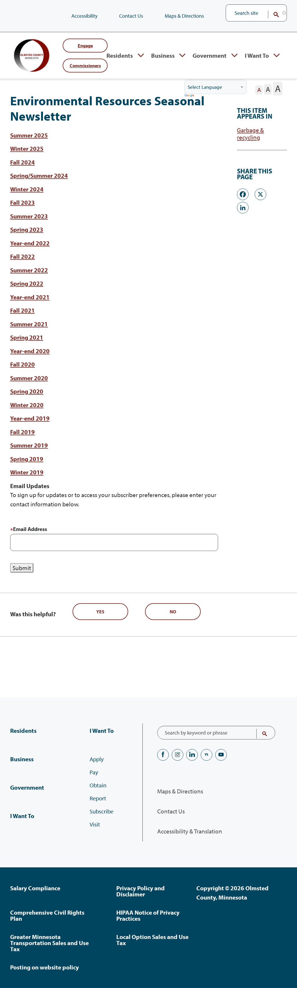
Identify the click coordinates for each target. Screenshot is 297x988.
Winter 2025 (27, 148)
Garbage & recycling (250, 133)
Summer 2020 (29, 378)
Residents (119, 55)
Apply (97, 759)
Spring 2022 (26, 283)
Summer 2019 (29, 445)
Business (163, 55)
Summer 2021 (29, 324)
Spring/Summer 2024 (39, 175)
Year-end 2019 (30, 418)
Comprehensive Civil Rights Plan (47, 915)
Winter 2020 (27, 405)
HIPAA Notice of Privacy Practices (148, 915)
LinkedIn (192, 755)
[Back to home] (33, 55)
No (173, 611)
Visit (95, 824)
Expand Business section (182, 55)
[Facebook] (243, 193)
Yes (100, 611)
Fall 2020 (22, 364)
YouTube (221, 755)
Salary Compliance (35, 888)
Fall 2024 (22, 162)
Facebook (163, 755)
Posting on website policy (44, 967)
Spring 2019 (26, 459)
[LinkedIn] (243, 206)
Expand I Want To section (277, 55)
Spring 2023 (26, 229)
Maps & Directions (184, 15)
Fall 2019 (22, 432)
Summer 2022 (29, 270)
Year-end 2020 (30, 351)
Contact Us (131, 15)
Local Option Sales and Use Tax (152, 940)
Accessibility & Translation (189, 831)
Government (210, 55)
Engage (85, 45)
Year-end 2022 (30, 243)
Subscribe (101, 811)
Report (98, 798)
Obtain (98, 785)
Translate (189, 96)
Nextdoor (206, 755)
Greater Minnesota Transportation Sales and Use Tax (49, 943)
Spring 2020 (26, 391)
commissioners (85, 65)
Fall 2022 (22, 256)
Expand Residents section (141, 55)
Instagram (177, 755)
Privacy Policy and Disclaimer (140, 891)
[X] (260, 193)
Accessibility (84, 15)
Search (272, 14)
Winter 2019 (27, 472)
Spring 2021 (26, 337)
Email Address (30, 528)
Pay (94, 772)
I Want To (257, 55)
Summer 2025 (29, 135)
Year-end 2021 (30, 297)
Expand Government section (234, 55)
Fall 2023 (22, 202)
